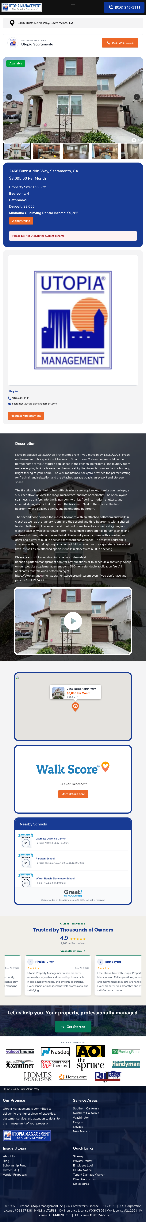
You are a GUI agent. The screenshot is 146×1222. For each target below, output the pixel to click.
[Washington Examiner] (20, 1064)
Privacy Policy (82, 1161)
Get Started (76, 1026)
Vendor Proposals (15, 1175)
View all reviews (71, 951)
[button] (17, 151)
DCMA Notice (82, 1170)
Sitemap (78, 1156)
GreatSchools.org (68, 899)
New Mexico (81, 1131)
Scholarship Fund (14, 1165)
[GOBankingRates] (126, 1051)
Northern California (86, 1113)
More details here (73, 794)
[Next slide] (137, 97)
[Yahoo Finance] (20, 1051)
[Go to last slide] (9, 97)
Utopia (13, 391)
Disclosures (81, 1184)
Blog (6, 1161)
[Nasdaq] (55, 1051)
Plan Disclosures (84, 1179)
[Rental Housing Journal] (108, 1076)
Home (7, 1089)
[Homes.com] (73, 1076)
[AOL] (90, 1051)
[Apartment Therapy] (55, 1064)
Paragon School (45, 858)
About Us (9, 1156)
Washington (81, 1118)
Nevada (78, 1127)
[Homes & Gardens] (37, 1076)
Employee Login (83, 1165)
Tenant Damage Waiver (89, 1175)
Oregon (78, 1122)
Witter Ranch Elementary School (55, 878)
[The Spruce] (90, 1064)
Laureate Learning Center (51, 838)
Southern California (86, 1108)
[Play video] (73, 621)
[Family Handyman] (126, 1064)
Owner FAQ (11, 1170)
